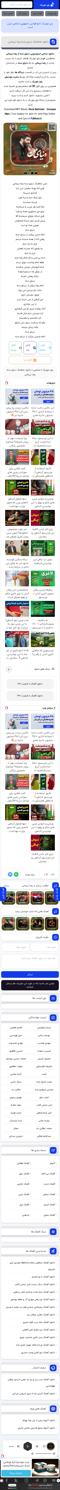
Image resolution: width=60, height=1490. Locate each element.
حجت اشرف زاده (44, 1082)
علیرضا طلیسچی (44, 1066)
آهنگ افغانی (23, 1163)
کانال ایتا (28, 360)
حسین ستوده (44, 1051)
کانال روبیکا (13, 348)
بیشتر (6, 885)
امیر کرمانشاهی (44, 1112)
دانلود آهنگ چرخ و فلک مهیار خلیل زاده (35, 1345)
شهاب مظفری (15, 1066)
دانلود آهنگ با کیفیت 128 (30, 683)
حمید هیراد (15, 1112)
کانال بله (28, 348)
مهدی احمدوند (16, 1043)
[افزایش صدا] (32, 1453)
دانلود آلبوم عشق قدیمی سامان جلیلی (36, 1428)
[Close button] (57, 1456)
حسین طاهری (16, 1051)
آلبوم (52, 1163)
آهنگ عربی (23, 1194)
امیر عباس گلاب (44, 1105)
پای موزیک (51, 13)
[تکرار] (44, 1446)
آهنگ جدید (37, 13)
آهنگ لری (24, 1204)
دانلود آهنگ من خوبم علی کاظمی (38, 1329)
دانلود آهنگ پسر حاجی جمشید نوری (37, 1337)
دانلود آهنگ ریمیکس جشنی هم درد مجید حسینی (30, 1307)
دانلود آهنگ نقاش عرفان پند (41, 1314)
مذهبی (36, 370)
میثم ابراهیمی (44, 1027)
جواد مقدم (16, 1105)
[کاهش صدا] (54, 1453)
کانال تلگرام (43, 348)
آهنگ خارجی (23, 1184)
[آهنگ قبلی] (18, 1446)
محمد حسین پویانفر (16, 1058)
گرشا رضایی (15, 1074)
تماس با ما (8, 13)
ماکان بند (15, 1089)
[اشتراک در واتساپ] (15, 874)
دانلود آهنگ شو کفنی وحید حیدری (38, 1352)
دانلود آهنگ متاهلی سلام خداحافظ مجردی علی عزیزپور (32, 1266)
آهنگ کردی (49, 1204)
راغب (44, 1074)
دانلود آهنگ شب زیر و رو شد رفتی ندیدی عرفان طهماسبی (31, 1383)
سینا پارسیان (16, 1120)
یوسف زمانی (44, 1035)
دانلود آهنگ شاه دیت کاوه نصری (39, 1322)
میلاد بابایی (15, 1082)
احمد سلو (44, 1097)
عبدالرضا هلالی (44, 1136)
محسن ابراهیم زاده (44, 1089)
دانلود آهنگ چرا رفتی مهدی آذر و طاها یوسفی (32, 1299)
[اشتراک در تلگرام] (9, 874)
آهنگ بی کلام (48, 1173)
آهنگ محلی (49, 1215)
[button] (27, 1446)
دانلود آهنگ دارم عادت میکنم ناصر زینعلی (34, 1292)
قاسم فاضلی (16, 1027)
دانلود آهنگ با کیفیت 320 (30, 695)
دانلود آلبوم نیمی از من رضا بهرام (39, 1420)
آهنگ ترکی (24, 1173)
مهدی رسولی (16, 1097)
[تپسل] (1, 1480)
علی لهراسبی (16, 1035)
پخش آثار (22, 13)
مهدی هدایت (44, 1043)
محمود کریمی (44, 1058)
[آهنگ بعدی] (37, 1446)
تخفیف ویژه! (16, 1473)
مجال (15, 1128)
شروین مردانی (16, 1136)
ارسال (30, 974)
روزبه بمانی (44, 1120)
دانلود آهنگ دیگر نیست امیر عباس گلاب (35, 1284)
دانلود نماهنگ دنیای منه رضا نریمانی (28, 42)
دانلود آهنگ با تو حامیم (43, 1276)
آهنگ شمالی (49, 1194)
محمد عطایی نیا (44, 1128)
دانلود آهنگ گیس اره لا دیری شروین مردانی (33, 1393)
